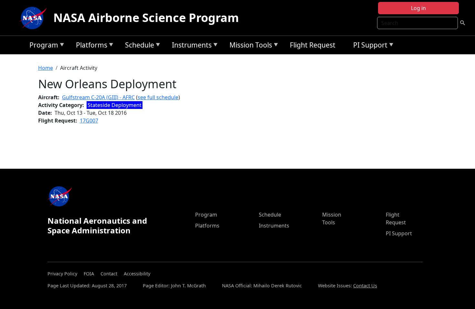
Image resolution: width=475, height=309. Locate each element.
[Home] (34, 18)
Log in (418, 8)
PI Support (368, 46)
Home (45, 67)
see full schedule (158, 97)
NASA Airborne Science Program (146, 18)
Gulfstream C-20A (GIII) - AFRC (98, 97)
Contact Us (365, 285)
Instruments (190, 46)
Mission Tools (249, 46)
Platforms (90, 46)
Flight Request (312, 44)
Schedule (138, 46)
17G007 (89, 120)
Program (42, 46)
